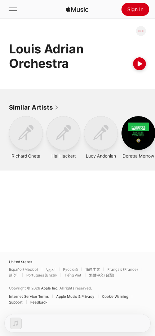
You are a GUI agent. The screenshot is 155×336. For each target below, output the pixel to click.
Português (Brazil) (41, 275)
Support (16, 302)
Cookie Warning (115, 296)
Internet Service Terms (29, 296)
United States (20, 262)
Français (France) (122, 269)
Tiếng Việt (73, 275)
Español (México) (23, 269)
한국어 (14, 275)
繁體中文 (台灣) (101, 275)
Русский (70, 269)
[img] (77, 9)
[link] (34, 107)
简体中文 (92, 269)
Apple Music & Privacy (75, 296)
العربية (51, 269)
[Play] (139, 63)
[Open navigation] (13, 9)
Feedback (38, 302)
